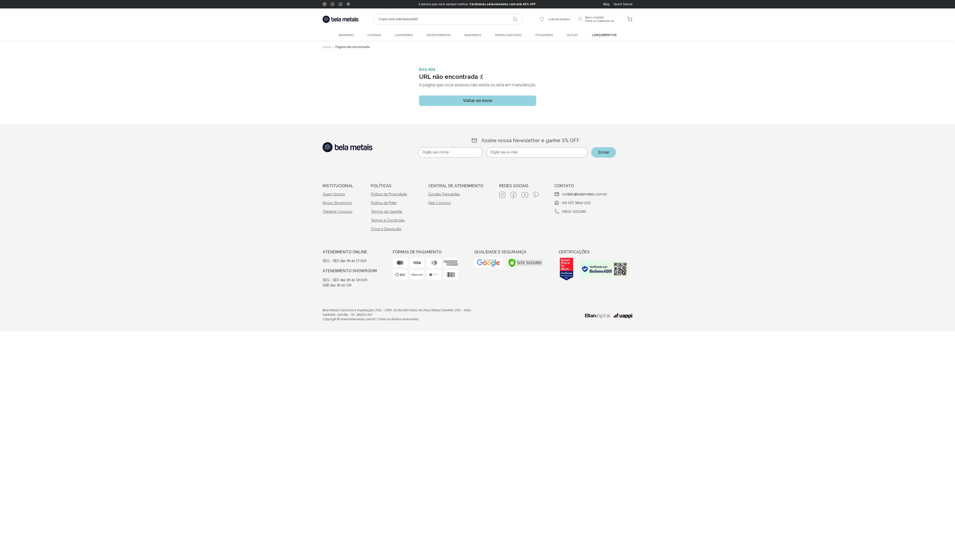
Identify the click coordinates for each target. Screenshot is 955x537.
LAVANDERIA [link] (404, 35)
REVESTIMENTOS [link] (439, 35)
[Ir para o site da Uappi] (623, 315)
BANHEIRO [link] (346, 35)
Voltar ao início (477, 100)
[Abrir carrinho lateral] (629, 19)
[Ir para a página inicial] (340, 19)
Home (327, 47)
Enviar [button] (603, 152)
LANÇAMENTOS (604, 35)
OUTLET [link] (572, 35)
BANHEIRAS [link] (473, 35)
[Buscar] (515, 19)
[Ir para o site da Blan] (597, 316)
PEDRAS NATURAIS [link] (508, 35)
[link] (623, 4)
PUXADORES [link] (544, 35)
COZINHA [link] (374, 35)
